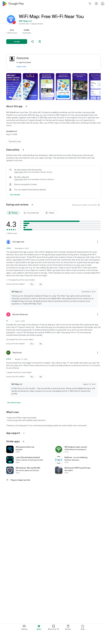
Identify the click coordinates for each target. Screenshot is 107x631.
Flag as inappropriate (18, 480)
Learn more (21, 66)
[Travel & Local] (14, 141)
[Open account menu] (102, 4)
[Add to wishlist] (40, 41)
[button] (13, 86)
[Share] (32, 41)
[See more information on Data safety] (23, 150)
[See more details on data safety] (15, 194)
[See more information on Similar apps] (23, 441)
